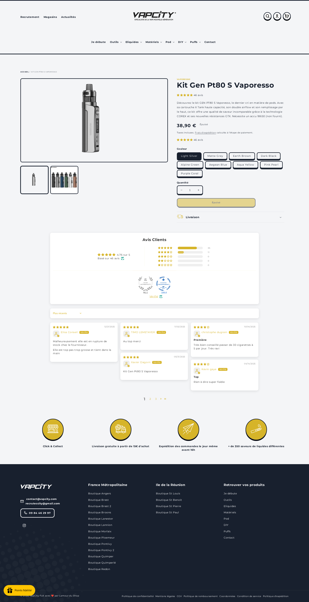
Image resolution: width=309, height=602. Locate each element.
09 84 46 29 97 (40, 513)
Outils (228, 500)
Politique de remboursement (201, 596)
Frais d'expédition (205, 132)
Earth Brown (242, 156)
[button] (115, 42)
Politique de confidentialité (138, 596)
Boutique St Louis (168, 493)
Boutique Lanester (100, 518)
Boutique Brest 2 (99, 506)
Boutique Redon (99, 569)
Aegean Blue (218, 164)
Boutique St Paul (167, 512)
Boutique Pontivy (100, 544)
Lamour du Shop (69, 595)
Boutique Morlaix (99, 531)
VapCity (34, 595)
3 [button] (156, 398)
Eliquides (230, 506)
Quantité (182, 182)
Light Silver (189, 156)
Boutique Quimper (101, 556)
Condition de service (249, 596)
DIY (226, 525)
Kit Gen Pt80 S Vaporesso (44, 72)
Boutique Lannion (100, 525)
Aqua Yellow (245, 164)
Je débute (230, 493)
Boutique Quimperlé (102, 562)
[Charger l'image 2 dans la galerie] (64, 180)
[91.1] (145, 284)
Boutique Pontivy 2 (101, 550)
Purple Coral (189, 173)
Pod (226, 518)
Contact (229, 537)
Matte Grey (215, 156)
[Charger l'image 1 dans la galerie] (34, 180)
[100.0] (163, 284)
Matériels (230, 512)
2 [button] (150, 398)
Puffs (227, 531)
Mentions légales (165, 596)
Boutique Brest (98, 500)
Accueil (24, 72)
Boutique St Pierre (168, 506)
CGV (179, 596)
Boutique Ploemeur (101, 537)
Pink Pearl (271, 164)
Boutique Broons (99, 512)
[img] (61, 327)
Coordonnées (227, 596)
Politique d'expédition (276, 596)
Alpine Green (190, 164)
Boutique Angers (99, 493)
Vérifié (153, 296)
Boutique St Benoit (169, 500)
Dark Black (268, 156)
